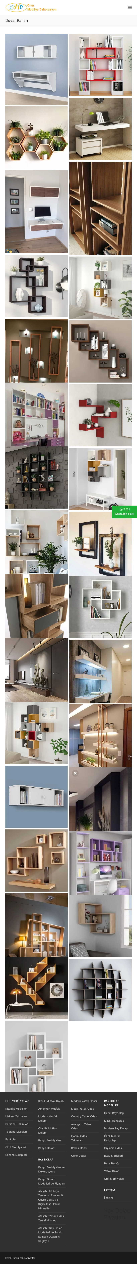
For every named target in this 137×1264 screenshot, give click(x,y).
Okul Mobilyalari (15, 1147)
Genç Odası (78, 1155)
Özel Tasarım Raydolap (112, 1138)
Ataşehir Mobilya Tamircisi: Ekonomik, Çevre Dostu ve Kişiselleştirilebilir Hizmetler (51, 1199)
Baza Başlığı (111, 1163)
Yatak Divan (111, 1171)
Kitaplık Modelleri (16, 1108)
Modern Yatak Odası (84, 1101)
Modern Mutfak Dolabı (48, 1118)
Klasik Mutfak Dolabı (51, 1101)
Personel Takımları (16, 1124)
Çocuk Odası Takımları (79, 1138)
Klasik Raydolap (114, 1120)
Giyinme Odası (113, 1148)
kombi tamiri (12, 1257)
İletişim (108, 1197)
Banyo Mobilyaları (49, 1140)
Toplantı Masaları (16, 1131)
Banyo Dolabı (46, 1148)
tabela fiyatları (27, 1257)
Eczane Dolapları (16, 1154)
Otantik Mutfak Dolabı (47, 1130)
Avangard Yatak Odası (81, 1126)
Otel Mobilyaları (114, 1178)
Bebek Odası (79, 1148)
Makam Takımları (16, 1116)
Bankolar (10, 1139)
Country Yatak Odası (84, 1116)
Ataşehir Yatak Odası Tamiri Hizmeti (51, 1218)
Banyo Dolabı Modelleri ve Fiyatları (51, 1181)
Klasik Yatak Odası (83, 1108)
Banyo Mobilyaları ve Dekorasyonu (51, 1169)
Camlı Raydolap (114, 1113)
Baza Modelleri (113, 1155)
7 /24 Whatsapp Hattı (124, 511)
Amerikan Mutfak (49, 1108)
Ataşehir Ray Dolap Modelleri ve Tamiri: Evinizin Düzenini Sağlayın (50, 1234)
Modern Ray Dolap (116, 1128)
